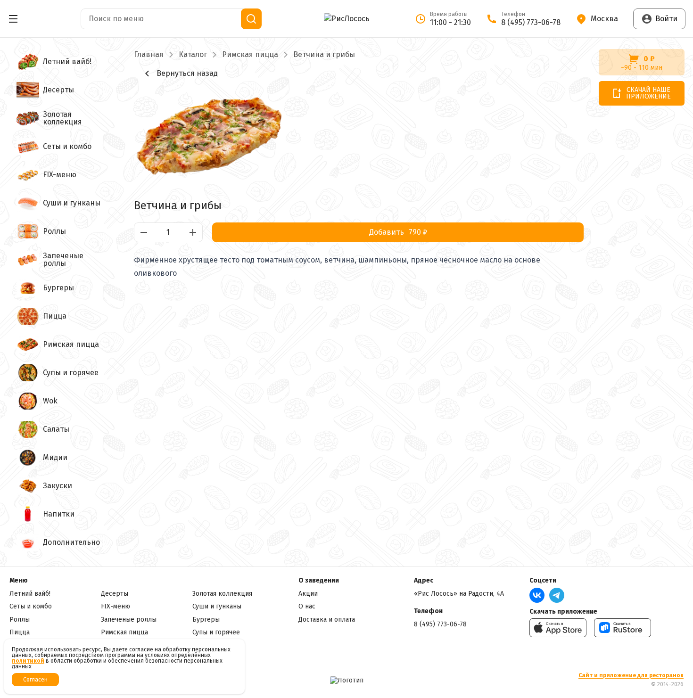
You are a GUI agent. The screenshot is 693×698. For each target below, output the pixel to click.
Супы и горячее (216, 632)
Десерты (114, 594)
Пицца (19, 632)
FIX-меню (115, 606)
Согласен (35, 679)
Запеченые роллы (129, 620)
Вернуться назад (187, 73)
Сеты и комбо (30, 606)
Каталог (193, 54)
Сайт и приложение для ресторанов (631, 675)
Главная (149, 54)
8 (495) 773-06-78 (440, 624)
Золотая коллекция (222, 594)
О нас (306, 606)
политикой (28, 660)
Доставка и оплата (326, 620)
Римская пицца (250, 54)
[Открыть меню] (13, 18)
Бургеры (206, 620)
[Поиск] (251, 18)
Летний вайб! (29, 594)
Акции (308, 594)
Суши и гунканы (216, 606)
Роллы (19, 620)
